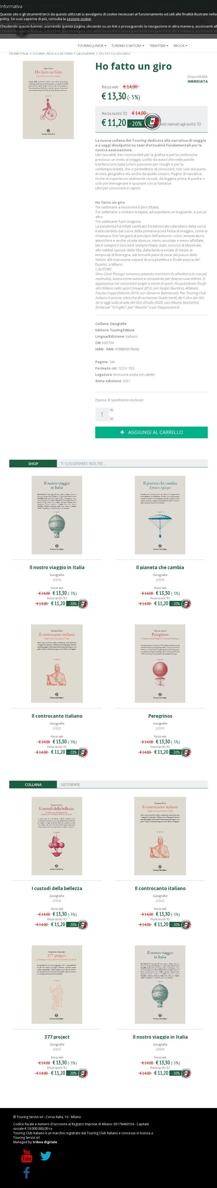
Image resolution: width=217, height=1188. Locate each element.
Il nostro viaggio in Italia (57, 567)
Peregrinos (160, 716)
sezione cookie (79, 18)
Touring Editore (122, 330)
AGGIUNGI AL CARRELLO (153, 432)
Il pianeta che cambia (160, 567)
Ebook (179, 45)
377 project (57, 1037)
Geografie (118, 323)
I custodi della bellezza (56, 888)
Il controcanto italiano (57, 716)
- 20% (135, 123)
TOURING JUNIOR (90, 45)
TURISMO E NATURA (126, 45)
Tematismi (157, 45)
